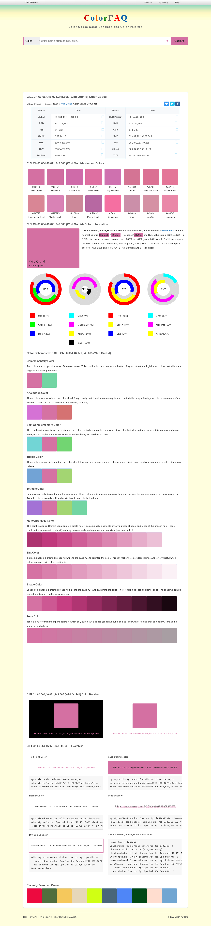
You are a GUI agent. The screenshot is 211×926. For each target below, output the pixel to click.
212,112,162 (61, 123)
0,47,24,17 (60, 136)
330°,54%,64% (62, 142)
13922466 (60, 155)
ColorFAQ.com (31, 2)
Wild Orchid (66, 103)
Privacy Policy (35, 917)
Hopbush (104, 235)
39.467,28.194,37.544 (140, 136)
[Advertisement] (105, 69)
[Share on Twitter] (172, 104)
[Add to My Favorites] (166, 104)
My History (163, 2)
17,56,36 (133, 130)
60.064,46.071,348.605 (67, 117)
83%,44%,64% (136, 117)
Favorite (148, 2)
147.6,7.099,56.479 (139, 155)
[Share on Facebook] (177, 104)
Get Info (179, 41)
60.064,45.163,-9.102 (140, 149)
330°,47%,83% (62, 149)
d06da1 (116, 235)
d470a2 (59, 130)
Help (177, 2)
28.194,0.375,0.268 (139, 142)
